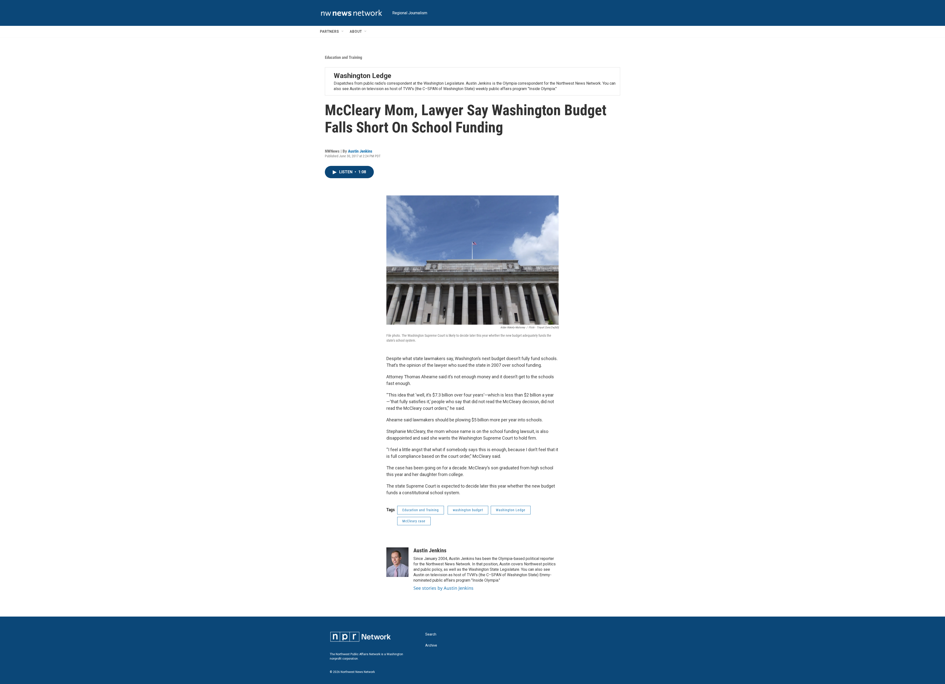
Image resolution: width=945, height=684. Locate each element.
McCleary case (413, 521)
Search (430, 634)
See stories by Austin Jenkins (443, 588)
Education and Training (343, 57)
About (356, 31)
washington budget (468, 510)
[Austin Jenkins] (397, 562)
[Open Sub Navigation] (343, 31)
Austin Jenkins (360, 151)
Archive (431, 645)
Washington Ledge (362, 76)
